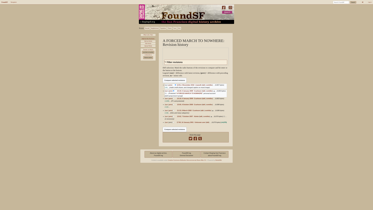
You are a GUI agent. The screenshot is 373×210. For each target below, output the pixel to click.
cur (166, 91)
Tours (174, 28)
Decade (147, 28)
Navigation (14, 2)
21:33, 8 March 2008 (184, 110)
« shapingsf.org (147, 22)
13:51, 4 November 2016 (185, 85)
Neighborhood (155, 28)
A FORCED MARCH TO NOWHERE (189, 93)
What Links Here (148, 35)
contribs (209, 85)
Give (179, 28)
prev (170, 85)
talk (203, 85)
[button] (195, 62)
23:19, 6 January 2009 (185, 91)
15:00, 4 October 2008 (185, 104)
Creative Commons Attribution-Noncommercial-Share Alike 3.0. (187, 160)
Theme (169, 28)
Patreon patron (148, 57)
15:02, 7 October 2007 (185, 116)
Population (163, 28)
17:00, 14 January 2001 (185, 122)
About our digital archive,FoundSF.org (158, 154)
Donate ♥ (227, 12)
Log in (370, 2)
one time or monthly (148, 52)
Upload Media (148, 46)
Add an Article (148, 41)
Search (353, 2)
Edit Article (148, 43)
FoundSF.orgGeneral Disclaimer (186, 154)
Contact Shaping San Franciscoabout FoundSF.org (215, 154)
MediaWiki (218, 160)
